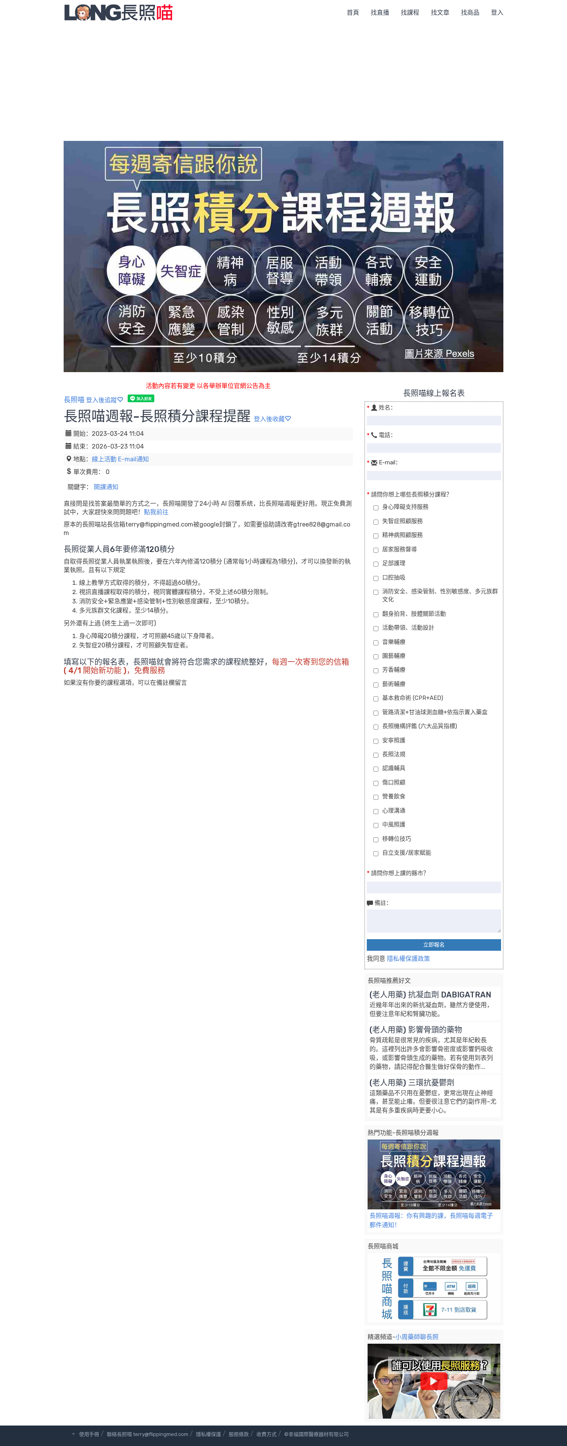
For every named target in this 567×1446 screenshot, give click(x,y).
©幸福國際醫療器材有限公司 (316, 1434)
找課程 (410, 12)
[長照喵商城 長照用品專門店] (434, 1288)
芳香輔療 (393, 669)
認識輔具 (393, 768)
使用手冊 (89, 1434)
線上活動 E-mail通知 (120, 459)
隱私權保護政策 (407, 958)
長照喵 (74, 400)
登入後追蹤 (101, 400)
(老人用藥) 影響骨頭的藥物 (416, 1030)
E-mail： (390, 462)
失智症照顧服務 (402, 521)
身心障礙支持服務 (405, 506)
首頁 (353, 12)
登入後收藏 (269, 419)
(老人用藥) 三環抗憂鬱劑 (412, 1082)
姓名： (387, 407)
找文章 (440, 12)
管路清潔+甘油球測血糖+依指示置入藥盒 (435, 712)
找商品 (470, 12)
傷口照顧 (393, 782)
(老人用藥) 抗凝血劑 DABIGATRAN (430, 994)
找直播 (380, 12)
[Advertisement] (283, 83)
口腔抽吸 (393, 577)
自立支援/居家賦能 (406, 852)
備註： (383, 902)
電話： (387, 435)
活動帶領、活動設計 (408, 627)
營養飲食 (393, 796)
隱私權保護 (208, 1434)
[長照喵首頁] (118, 12)
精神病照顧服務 (402, 535)
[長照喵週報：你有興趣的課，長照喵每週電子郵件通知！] (434, 1174)
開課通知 (106, 487)
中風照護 (393, 824)
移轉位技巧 (396, 838)
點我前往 (156, 512)
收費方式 (266, 1434)
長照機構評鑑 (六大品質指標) (419, 726)
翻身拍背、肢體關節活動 (414, 613)
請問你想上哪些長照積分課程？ (411, 494)
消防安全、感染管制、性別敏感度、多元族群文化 (440, 595)
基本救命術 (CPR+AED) (412, 697)
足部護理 (393, 563)
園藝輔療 (393, 655)
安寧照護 (393, 740)
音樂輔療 (393, 641)
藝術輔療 (393, 684)
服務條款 (239, 1434)
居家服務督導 (399, 549)
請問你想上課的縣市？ (400, 873)
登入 (497, 12)
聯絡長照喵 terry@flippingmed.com (147, 1434)
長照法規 (393, 754)
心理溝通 (393, 810)
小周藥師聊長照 (417, 1337)
